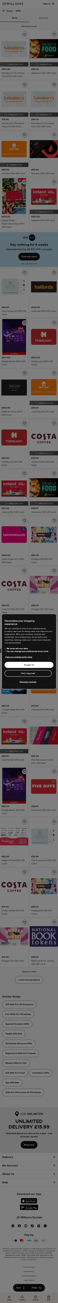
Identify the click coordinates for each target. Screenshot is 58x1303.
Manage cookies (28, 682)
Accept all (29, 665)
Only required (28, 673)
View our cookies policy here (18, 657)
